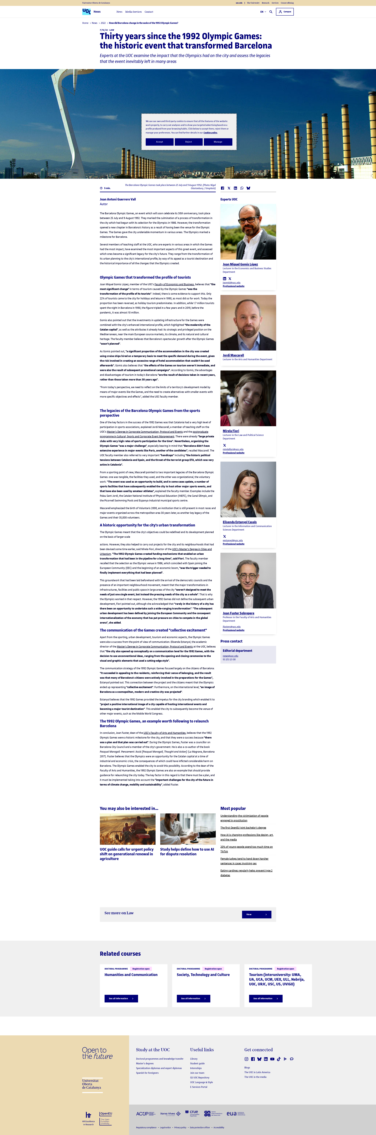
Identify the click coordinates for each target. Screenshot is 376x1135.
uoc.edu (239, 2)
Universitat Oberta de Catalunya (96, 3)
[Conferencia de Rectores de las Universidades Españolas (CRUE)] (192, 1113)
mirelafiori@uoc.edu (233, 449)
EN (261, 11)
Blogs (247, 1067)
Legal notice (165, 1127)
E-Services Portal (198, 1087)
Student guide (197, 1063)
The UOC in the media (255, 1077)
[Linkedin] (224, 278)
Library (193, 1058)
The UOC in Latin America (257, 1072)
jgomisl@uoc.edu (231, 282)
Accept (159, 141)
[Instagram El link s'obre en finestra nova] (246, 1059)
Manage (218, 141)
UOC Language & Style (201, 1082)
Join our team (197, 1072)
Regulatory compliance (146, 1127)
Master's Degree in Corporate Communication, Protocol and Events (145, 431)
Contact (149, 11)
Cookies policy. (211, 132)
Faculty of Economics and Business (174, 284)
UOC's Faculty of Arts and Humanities (164, 733)
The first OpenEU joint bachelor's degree (243, 827)
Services (275, 3)
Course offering (287, 3)
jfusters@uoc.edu (232, 626)
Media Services (133, 11)
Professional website (233, 286)
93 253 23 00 (229, 659)
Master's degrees (145, 1063)
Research (265, 3)
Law (111, 30)
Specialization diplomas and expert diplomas (159, 1068)
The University (253, 3)
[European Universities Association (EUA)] (236, 1113)
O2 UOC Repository (199, 1077)
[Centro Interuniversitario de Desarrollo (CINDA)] (213, 1113)
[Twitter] (230, 278)
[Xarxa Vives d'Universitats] (170, 1113)
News (119, 11)
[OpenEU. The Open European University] (105, 1118)
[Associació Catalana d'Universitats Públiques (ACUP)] (146, 1113)
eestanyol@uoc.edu (233, 540)
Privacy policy (180, 1127)
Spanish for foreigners (147, 1072)
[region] (189, 131)
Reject (188, 141)
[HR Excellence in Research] (88, 1118)
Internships (196, 1068)
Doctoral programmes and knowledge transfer (159, 1058)
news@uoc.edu (230, 656)
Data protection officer (200, 1127)
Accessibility (219, 1127)
